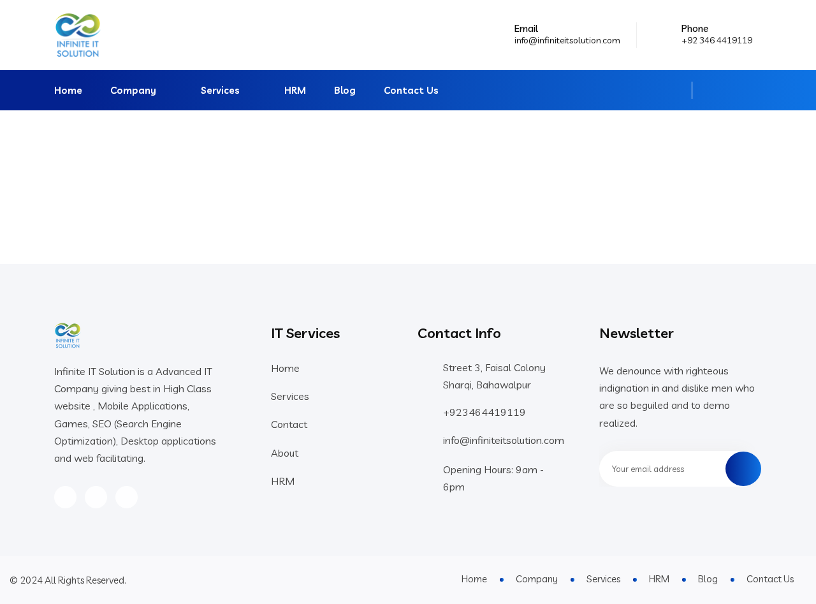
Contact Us (411, 90)
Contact (289, 424)
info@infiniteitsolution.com (567, 40)
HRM (295, 90)
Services (220, 90)
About (284, 452)
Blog (345, 90)
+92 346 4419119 (716, 40)
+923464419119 (484, 412)
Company (133, 90)
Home (68, 90)
